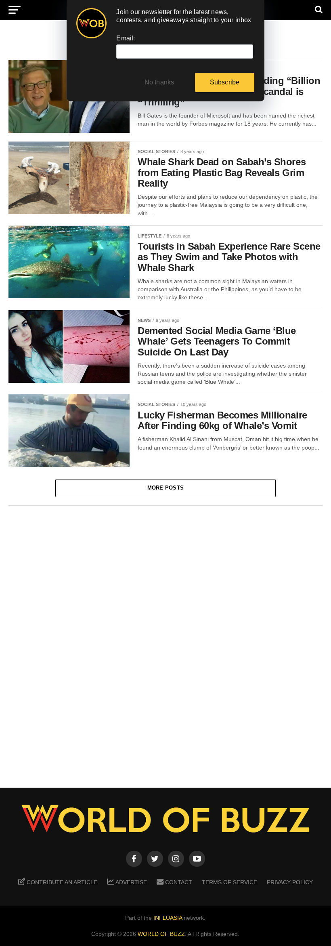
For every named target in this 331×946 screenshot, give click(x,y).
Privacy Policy (290, 882)
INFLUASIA (167, 917)
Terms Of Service (229, 882)
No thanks (159, 82)
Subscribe (225, 82)
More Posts (165, 488)
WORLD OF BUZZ (161, 934)
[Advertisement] (165, 641)
